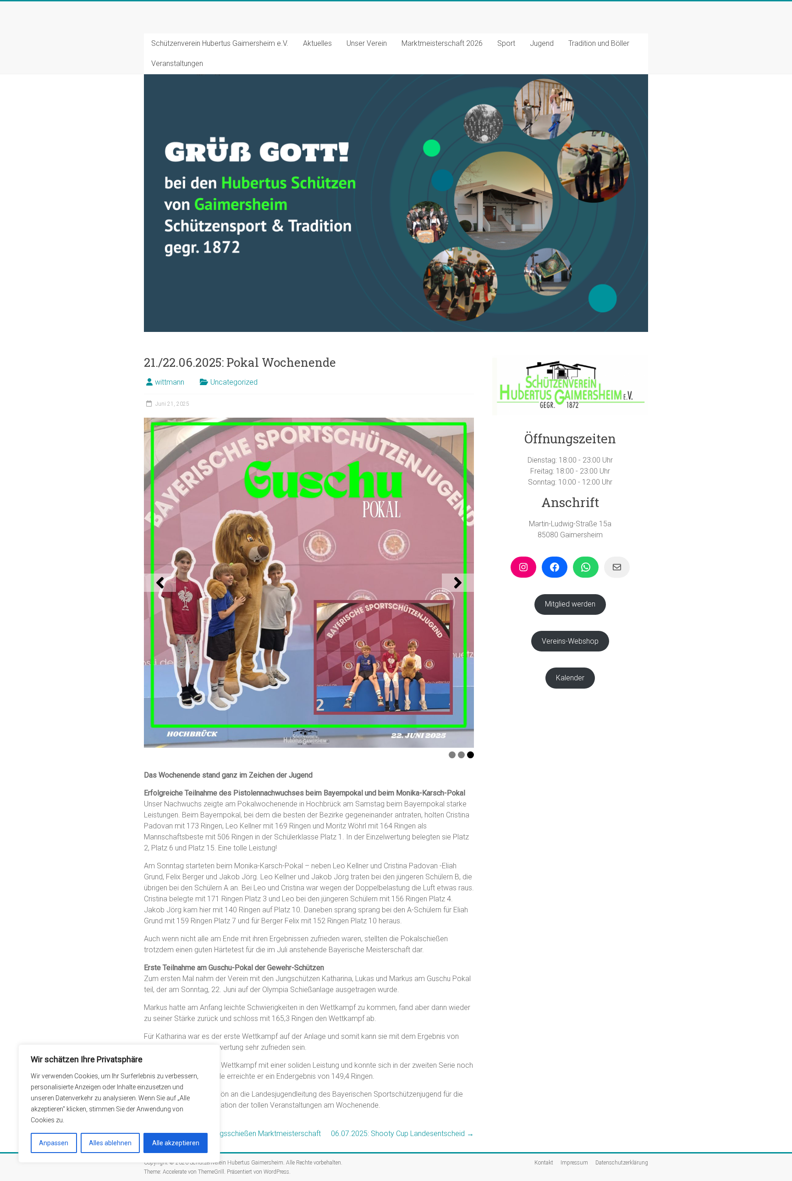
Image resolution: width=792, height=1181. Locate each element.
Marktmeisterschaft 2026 (442, 43)
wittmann (169, 382)
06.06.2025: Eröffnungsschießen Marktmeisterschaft (232, 1133)
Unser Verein (366, 43)
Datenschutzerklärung (621, 1162)
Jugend (542, 43)
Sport (506, 43)
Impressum (574, 1162)
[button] (160, 583)
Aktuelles (317, 43)
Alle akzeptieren (175, 1143)
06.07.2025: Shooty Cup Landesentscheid (402, 1133)
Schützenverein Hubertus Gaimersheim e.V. (219, 43)
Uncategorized (234, 382)
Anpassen (53, 1143)
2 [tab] (461, 754)
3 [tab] (470, 754)
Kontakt (543, 1162)
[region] (119, 1103)
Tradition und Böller (598, 43)
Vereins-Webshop (570, 641)
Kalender (570, 677)
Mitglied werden (570, 604)
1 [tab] (452, 754)
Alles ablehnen (110, 1143)
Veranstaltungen (177, 63)
